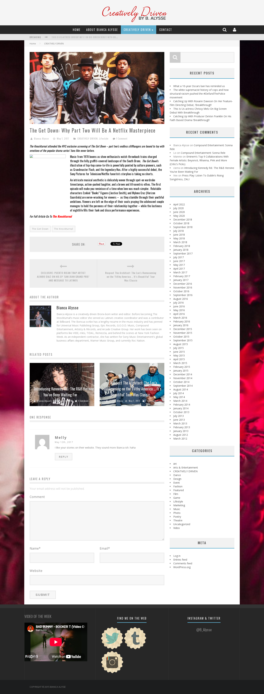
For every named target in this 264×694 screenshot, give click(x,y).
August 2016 (180, 299)
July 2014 (178, 393)
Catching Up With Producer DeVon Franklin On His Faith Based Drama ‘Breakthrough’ (97, 37)
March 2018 (180, 242)
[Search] (225, 29)
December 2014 (182, 374)
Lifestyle (103, 138)
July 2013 (178, 416)
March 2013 (180, 423)
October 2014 (181, 382)
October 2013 (181, 412)
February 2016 (181, 321)
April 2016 (179, 314)
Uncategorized (181, 524)
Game (176, 497)
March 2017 (180, 272)
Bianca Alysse (41, 138)
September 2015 (183, 340)
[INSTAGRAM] (112, 672)
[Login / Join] (235, 29)
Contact (165, 30)
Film (175, 494)
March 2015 (180, 363)
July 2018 (178, 231)
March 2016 (180, 317)
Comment (37, 497)
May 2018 (179, 238)
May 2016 (179, 310)
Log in (176, 556)
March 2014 (180, 400)
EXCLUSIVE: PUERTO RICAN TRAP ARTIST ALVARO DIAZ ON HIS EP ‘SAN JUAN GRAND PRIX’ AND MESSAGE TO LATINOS (63, 276)
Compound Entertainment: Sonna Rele (203, 152)
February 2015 (181, 366)
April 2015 (179, 359)
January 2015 (180, 370)
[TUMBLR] (135, 648)
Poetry (177, 516)
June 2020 (179, 212)
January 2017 (180, 280)
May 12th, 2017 (64, 442)
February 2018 (181, 246)
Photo (176, 513)
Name (35, 548)
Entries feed (180, 559)
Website (36, 570)
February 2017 (181, 276)
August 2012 (180, 434)
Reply (63, 456)
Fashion (177, 486)
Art (175, 463)
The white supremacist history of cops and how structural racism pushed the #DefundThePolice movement (199, 93)
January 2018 (180, 249)
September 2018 (183, 227)
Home (76, 30)
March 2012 (180, 438)
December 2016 (182, 283)
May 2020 (179, 215)
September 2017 (183, 253)
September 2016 (183, 295)
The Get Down (40, 228)
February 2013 (181, 427)
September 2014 (183, 385)
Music (176, 509)
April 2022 (179, 204)
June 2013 (179, 419)
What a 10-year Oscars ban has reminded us (199, 86)
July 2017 (178, 257)
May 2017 (179, 265)
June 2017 (179, 261)
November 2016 (182, 287)
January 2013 (180, 431)
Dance (177, 475)
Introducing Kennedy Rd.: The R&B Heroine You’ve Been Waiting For (64, 391)
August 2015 (180, 344)
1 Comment (122, 138)
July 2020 (178, 208)
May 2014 (179, 397)
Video (176, 528)
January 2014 (180, 408)
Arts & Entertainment (185, 467)
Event (176, 482)
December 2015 (182, 329)
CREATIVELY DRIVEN (137, 30)
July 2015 (178, 348)
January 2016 (180, 325)
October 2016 (181, 291)
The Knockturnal (63, 228)
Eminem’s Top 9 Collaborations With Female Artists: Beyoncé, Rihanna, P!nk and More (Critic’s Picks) (199, 160)
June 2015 (179, 351)
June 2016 (179, 306)
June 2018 (179, 234)
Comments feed (182, 563)
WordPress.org (182, 567)
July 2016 (178, 302)
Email (105, 548)
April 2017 (179, 268)
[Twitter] (112, 648)
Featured (178, 490)
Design (177, 479)
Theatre (177, 520)
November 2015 (182, 333)
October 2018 (181, 223)
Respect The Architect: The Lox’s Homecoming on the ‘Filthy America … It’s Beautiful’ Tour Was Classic (130, 276)
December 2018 (182, 219)
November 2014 (182, 378)
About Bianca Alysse (102, 30)
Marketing (179, 505)
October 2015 (181, 336)
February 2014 (181, 404)
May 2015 (179, 355)
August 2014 (180, 389)
